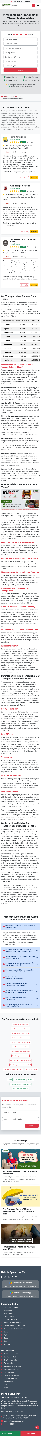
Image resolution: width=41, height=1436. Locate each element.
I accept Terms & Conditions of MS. (21, 87)
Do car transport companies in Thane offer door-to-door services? (19, 964)
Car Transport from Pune (20, 1047)
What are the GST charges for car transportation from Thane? (16, 978)
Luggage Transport (11, 1378)
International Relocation (12, 1366)
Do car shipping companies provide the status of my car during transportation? (18, 950)
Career (6, 1332)
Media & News (9, 1317)
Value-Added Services (11, 1369)
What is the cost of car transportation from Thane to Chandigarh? (20, 957)
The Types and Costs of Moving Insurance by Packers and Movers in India (18, 1211)
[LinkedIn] (12, 1276)
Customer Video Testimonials (14, 1326)
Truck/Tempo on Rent (11, 1375)
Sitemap (7, 1344)
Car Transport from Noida (20, 1056)
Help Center (8, 1313)
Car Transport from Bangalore (20, 1042)
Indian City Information (12, 1323)
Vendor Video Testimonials (13, 1329)
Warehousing (9, 1363)
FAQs (6, 1335)
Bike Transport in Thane (20, 1089)
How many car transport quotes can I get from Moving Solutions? (19, 1005)
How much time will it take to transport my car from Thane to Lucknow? (19, 971)
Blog (5, 1341)
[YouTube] (16, 1276)
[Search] (33, 5)
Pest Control (8, 1381)
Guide (6, 1338)
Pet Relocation (9, 1372)
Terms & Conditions (11, 1307)
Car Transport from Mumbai (20, 1029)
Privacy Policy (9, 1310)
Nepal (6, 1387)
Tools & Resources (10, 1320)
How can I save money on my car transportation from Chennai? (16, 984)
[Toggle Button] (38, 5)
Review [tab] (15, 152)
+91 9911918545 (9, 1424)
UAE (5, 1384)
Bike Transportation (11, 1360)
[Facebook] (1, 1276)
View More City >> (31, 1069)
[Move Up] (37, 1427)
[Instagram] (9, 1276)
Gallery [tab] (23, 152)
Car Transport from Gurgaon (13, 1069)
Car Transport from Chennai (20, 1033)
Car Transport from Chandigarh (20, 1060)
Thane (10, 1080)
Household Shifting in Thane (24, 1080)
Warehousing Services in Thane (20, 1084)
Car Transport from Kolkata (20, 1038)
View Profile (24, 178)
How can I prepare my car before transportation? (16, 998)
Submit (20, 70)
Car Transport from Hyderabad (20, 1051)
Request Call (31, 1126)
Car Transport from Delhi (21, 1024)
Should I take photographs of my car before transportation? (20, 927)
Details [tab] (7, 152)
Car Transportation (11, 1357)
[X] (5, 1276)
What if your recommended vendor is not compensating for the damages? (19, 991)
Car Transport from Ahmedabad (20, 1065)
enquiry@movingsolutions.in (14, 1421)
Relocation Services (11, 1354)
